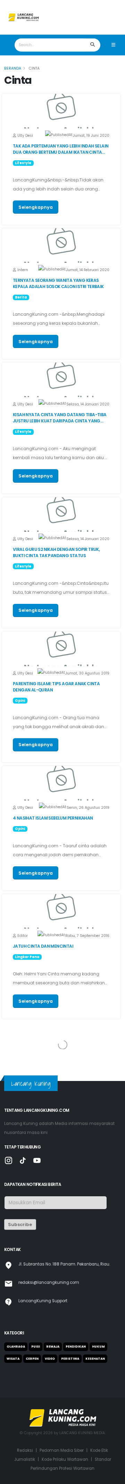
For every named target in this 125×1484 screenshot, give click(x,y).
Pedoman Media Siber (62, 1450)
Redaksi (25, 1450)
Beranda (12, 68)
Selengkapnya (35, 207)
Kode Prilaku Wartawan (65, 1459)
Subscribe (20, 1224)
